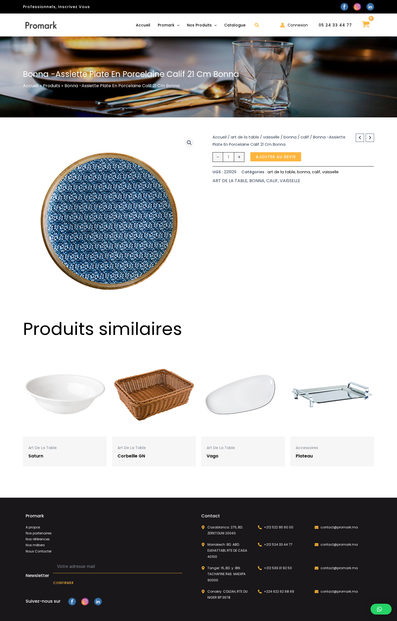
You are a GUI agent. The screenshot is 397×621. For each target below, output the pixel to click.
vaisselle (271, 137)
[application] (176, 25)
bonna (290, 137)
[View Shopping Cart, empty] (365, 25)
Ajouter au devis (276, 157)
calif (305, 137)
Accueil (220, 137)
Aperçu (65, 432)
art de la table (245, 137)
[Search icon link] (257, 25)
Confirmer (63, 583)
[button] (189, 143)
